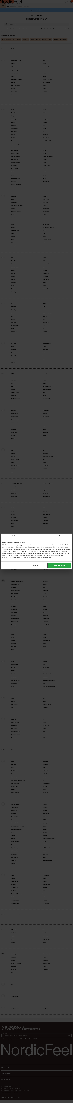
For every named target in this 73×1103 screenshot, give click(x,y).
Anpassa (35, 565)
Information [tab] (36, 536)
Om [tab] (60, 536)
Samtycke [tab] (13, 536)
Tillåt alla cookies (59, 565)
